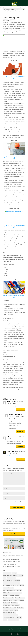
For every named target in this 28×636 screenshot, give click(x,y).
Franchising (11, 595)
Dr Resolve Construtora (13, 28)
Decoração (14, 573)
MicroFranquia (14, 602)
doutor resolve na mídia (8, 587)
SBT (14, 612)
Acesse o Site (7, 629)
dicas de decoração (11, 578)
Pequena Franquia (15, 605)
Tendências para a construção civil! (11, 559)
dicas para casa (17, 580)
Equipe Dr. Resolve (9, 22)
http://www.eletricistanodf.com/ (14, 456)
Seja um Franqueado (17, 629)
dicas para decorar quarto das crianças (11, 582)
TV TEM (5, 620)
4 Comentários (18, 32)
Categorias (18, 628)
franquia (17, 595)
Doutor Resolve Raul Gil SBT (9, 590)
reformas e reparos (14, 610)
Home (7, 628)
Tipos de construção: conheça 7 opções (12, 561)
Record (14, 607)
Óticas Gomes (11, 401)
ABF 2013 (9, 573)
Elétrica (5, 592)
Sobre (11, 628)
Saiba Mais (13, 534)
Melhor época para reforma (9, 564)
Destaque (21, 575)
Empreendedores (11, 592)
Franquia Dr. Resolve (19, 597)
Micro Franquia (6, 602)
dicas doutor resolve (7, 580)
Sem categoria (11, 32)
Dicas (4, 578)
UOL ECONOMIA (15, 620)
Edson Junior (10, 451)
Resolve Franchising (7, 612)
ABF (4, 573)
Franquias (5, 600)
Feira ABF (5, 595)
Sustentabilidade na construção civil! (11, 566)
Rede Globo (5, 610)
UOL (9, 620)
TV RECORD (18, 617)
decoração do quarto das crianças (10, 575)
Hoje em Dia (21, 600)
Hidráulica (15, 600)
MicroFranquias (6, 605)
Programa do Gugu (7, 607)
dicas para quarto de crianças (9, 585)
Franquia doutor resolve (8, 597)
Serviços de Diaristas (7, 615)
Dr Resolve (19, 590)
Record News (20, 607)
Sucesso (15, 615)
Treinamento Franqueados (8, 617)
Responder (20, 409)
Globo (10, 600)
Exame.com (19, 592)
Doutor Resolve (20, 585)
